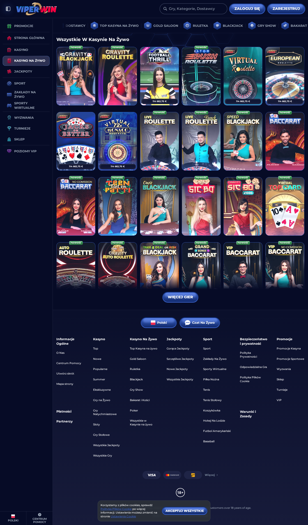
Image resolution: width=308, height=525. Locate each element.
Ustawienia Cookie (123, 516)
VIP (279, 400)
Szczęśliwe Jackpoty (180, 359)
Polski (162, 323)
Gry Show (136, 389)
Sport (207, 348)
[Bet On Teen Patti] (117, 206)
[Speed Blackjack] (242, 141)
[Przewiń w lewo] (62, 26)
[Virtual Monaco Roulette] (117, 141)
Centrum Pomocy (68, 363)
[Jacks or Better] (75, 141)
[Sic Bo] (201, 206)
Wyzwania (284, 369)
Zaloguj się (247, 9)
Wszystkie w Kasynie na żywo (141, 422)
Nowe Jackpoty (177, 369)
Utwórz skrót (65, 373)
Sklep (280, 379)
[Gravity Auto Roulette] (117, 271)
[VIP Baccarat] (242, 271)
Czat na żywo (203, 323)
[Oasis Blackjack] (159, 206)
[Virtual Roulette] (242, 76)
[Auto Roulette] (75, 271)
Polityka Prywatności (248, 354)
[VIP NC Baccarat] (284, 271)
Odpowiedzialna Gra (253, 367)
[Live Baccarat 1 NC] (75, 206)
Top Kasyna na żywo (143, 348)
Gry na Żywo (101, 400)
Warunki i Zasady (248, 414)
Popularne (100, 369)
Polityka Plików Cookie (250, 379)
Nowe (97, 359)
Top (95, 348)
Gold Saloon (138, 359)
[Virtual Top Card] (284, 206)
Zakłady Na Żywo (215, 359)
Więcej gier (180, 297)
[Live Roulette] (159, 141)
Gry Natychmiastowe (105, 412)
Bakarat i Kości (140, 400)
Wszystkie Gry (102, 455)
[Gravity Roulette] (117, 76)
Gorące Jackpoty (178, 348)
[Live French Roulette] (201, 141)
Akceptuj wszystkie (184, 511)
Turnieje (282, 389)
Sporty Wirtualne (214, 369)
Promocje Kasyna (289, 348)
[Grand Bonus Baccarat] (201, 271)
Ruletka (135, 369)
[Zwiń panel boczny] (8, 8)
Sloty (96, 424)
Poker (134, 410)
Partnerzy (64, 421)
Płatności (63, 411)
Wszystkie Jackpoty (106, 445)
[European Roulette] (284, 76)
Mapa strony (64, 384)
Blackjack (136, 379)
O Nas (60, 352)
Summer (99, 379)
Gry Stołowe (101, 434)
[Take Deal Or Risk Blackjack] (159, 271)
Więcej (210, 475)
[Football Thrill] (159, 76)
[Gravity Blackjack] (75, 76)
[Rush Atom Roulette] (201, 76)
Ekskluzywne (102, 389)
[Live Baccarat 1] (284, 141)
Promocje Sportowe (290, 359)
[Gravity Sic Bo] (242, 206)
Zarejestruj (286, 9)
